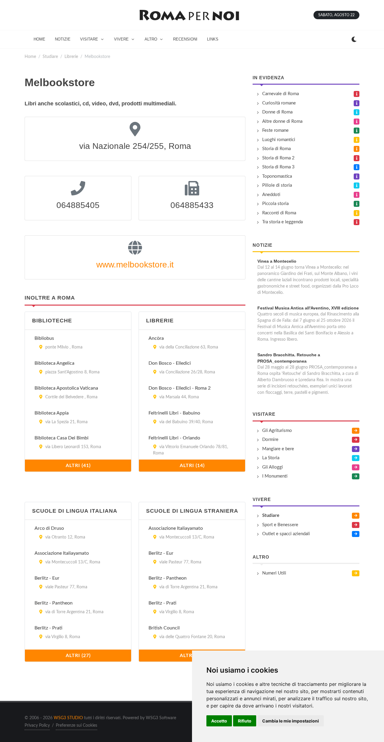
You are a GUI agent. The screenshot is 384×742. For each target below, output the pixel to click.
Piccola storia (275, 203)
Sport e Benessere (280, 525)
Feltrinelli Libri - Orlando (174, 438)
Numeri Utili (274, 573)
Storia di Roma (276, 148)
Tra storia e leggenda (282, 222)
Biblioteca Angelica (54, 363)
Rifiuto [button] (244, 720)
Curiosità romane (279, 103)
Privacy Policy (37, 725)
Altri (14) (192, 465)
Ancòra (156, 338)
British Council (164, 628)
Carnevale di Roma (280, 94)
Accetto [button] (219, 720)
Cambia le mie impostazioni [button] (290, 720)
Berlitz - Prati (48, 628)
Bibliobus (44, 338)
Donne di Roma (277, 112)
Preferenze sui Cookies (76, 725)
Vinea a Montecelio (276, 261)
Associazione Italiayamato (61, 553)
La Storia (270, 458)
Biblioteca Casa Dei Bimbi (61, 438)
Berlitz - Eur (46, 578)
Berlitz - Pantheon (53, 603)
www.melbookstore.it (135, 264)
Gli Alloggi (272, 467)
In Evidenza (268, 77)
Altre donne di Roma (282, 121)
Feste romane (275, 130)
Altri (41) (78, 465)
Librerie (71, 56)
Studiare (50, 56)
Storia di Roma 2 (278, 158)
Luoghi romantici (278, 139)
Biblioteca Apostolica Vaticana (66, 388)
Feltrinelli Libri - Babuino (174, 413)
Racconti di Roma (279, 213)
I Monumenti (274, 476)
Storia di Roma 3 (278, 167)
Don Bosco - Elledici (169, 363)
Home (30, 56)
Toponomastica (277, 176)
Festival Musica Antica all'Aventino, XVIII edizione (308, 308)
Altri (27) (78, 655)
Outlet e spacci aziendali (286, 534)
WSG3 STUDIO (68, 718)
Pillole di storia (277, 185)
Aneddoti (271, 194)
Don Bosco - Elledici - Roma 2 (179, 388)
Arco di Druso (49, 528)
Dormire (270, 439)
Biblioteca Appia (51, 413)
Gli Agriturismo (277, 430)
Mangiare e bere (278, 449)
